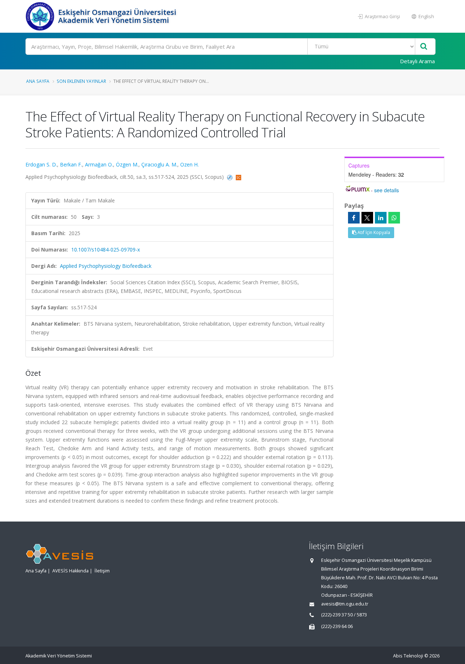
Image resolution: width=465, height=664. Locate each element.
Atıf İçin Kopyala (373, 232)
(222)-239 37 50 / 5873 (344, 615)
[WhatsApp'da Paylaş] (394, 218)
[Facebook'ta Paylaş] (354, 218)
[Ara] (424, 47)
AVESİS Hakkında (70, 571)
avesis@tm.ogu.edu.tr (344, 604)
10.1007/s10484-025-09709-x (105, 249)
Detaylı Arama (417, 61)
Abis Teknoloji (408, 656)
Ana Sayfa (37, 81)
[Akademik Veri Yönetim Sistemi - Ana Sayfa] (40, 16)
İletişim (102, 571)
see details (386, 190)
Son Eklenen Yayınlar (81, 81)
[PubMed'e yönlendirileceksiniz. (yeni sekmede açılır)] (230, 176)
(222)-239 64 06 (337, 626)
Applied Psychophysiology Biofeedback (105, 265)
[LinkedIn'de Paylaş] (381, 218)
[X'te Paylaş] (367, 218)
